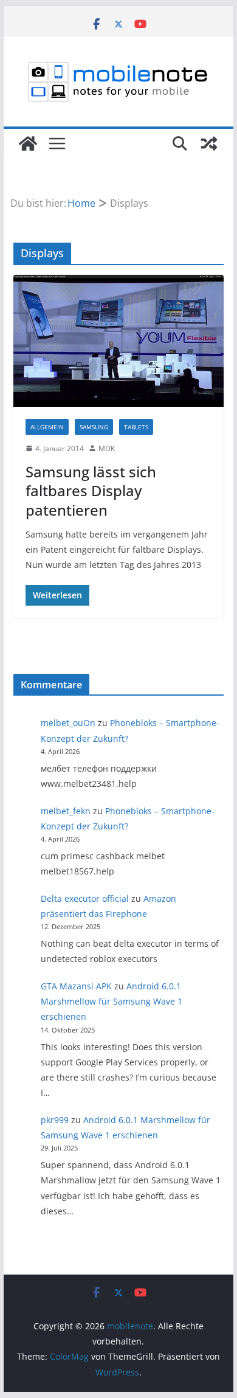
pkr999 (55, 1120)
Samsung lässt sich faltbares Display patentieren (91, 490)
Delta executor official (85, 898)
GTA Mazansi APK (76, 986)
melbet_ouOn (68, 722)
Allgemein (47, 427)
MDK (106, 448)
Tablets (136, 427)
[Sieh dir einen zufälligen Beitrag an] (209, 143)
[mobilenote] (28, 143)
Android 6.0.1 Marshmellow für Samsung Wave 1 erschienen (111, 1001)
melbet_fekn (66, 811)
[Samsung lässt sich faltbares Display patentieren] (118, 340)
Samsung (94, 427)
